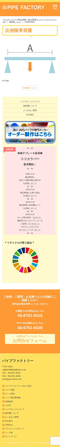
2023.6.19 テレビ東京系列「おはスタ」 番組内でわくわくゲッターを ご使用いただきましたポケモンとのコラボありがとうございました (30, 223)
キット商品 (10, 394)
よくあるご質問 (30, 110)
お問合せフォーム (30, 339)
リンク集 (9, 432)
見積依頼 (9, 401)
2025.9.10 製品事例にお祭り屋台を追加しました (30, 194)
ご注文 (8, 405)
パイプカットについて (30, 101)
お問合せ (9, 425)
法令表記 (30, 114)
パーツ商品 (10, 390)
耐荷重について (30, 88)
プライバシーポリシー (14, 429)
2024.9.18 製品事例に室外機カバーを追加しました (30, 206)
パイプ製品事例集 (13, 397)
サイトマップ (11, 436)
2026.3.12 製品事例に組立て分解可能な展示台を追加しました (30, 180)
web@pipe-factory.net (11, 379)
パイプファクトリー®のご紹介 (18, 386)
